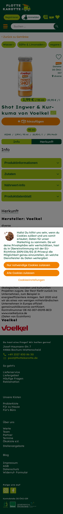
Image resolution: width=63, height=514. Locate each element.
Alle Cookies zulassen (20, 273)
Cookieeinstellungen (31, 280)
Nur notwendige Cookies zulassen (28, 265)
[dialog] (31, 257)
